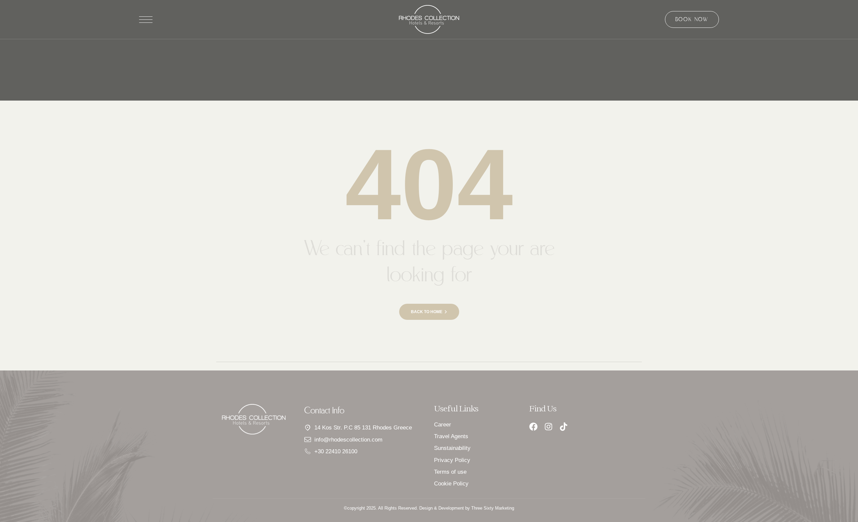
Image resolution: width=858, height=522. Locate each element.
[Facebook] (533, 426)
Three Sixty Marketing (492, 508)
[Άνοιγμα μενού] (145, 19)
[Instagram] (548, 426)
